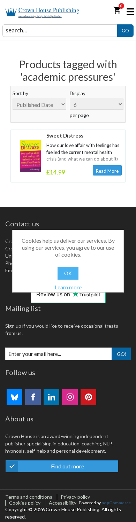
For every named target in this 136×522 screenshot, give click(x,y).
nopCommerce (116, 502)
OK (68, 273)
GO (125, 30)
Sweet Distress (64, 135)
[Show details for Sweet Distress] (30, 156)
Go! (122, 354)
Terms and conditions (28, 497)
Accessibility (62, 503)
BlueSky (14, 397)
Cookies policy (24, 503)
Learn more (68, 287)
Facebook (33, 397)
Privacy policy (75, 497)
